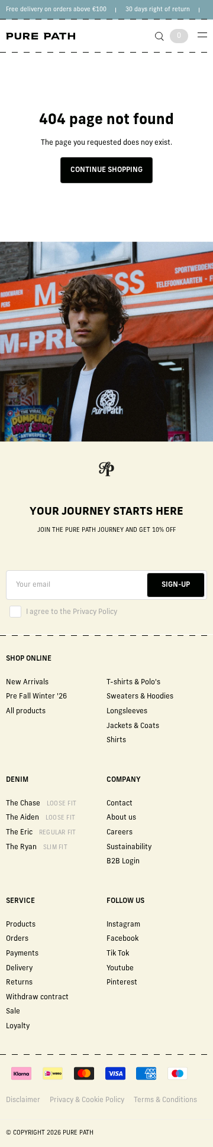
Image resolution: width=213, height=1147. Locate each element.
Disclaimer (23, 1100)
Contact (119, 803)
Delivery (19, 968)
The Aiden (40, 817)
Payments (22, 953)
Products (21, 924)
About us (121, 817)
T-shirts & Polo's (133, 682)
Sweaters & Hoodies (139, 696)
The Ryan (36, 847)
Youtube (120, 968)
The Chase (41, 803)
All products (26, 711)
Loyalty (18, 1026)
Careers (119, 832)
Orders (17, 939)
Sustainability (128, 847)
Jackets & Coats (132, 726)
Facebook (122, 939)
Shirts (116, 740)
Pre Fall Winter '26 (36, 696)
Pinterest (121, 982)
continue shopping (106, 170)
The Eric (41, 832)
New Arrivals (27, 682)
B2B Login (123, 861)
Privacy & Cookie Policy (87, 1100)
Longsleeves (126, 711)
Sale (13, 1011)
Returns (19, 982)
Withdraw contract (37, 997)
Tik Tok (117, 953)
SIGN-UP (176, 585)
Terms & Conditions (165, 1100)
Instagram (123, 924)
